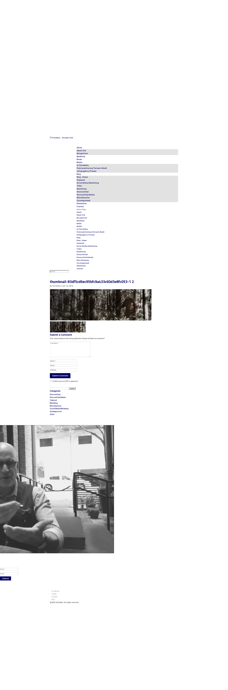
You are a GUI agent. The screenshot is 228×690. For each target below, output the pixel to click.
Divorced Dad (83, 191)
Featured (81, 180)
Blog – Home (82, 177)
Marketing (82, 189)
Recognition (82, 153)
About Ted (81, 150)
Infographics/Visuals (86, 171)
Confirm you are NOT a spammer (65, 381)
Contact (80, 269)
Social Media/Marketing (88, 183)
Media (79, 226)
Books (79, 223)
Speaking (80, 221)
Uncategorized (83, 200)
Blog (78, 238)
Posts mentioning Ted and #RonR (92, 168)
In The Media (83, 165)
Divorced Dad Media (86, 194)
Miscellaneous (83, 197)
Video (79, 186)
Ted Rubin (56, 286)
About (79, 212)
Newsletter (81, 266)
